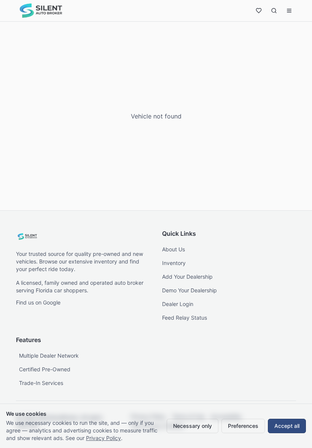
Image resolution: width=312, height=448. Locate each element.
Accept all (286, 426)
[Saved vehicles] (259, 10)
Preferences (243, 426)
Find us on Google (38, 302)
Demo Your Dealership (189, 290)
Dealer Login (177, 304)
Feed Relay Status (184, 317)
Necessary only (192, 426)
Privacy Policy (103, 438)
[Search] (274, 10)
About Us (173, 249)
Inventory (174, 263)
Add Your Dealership (187, 276)
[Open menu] (289, 10)
